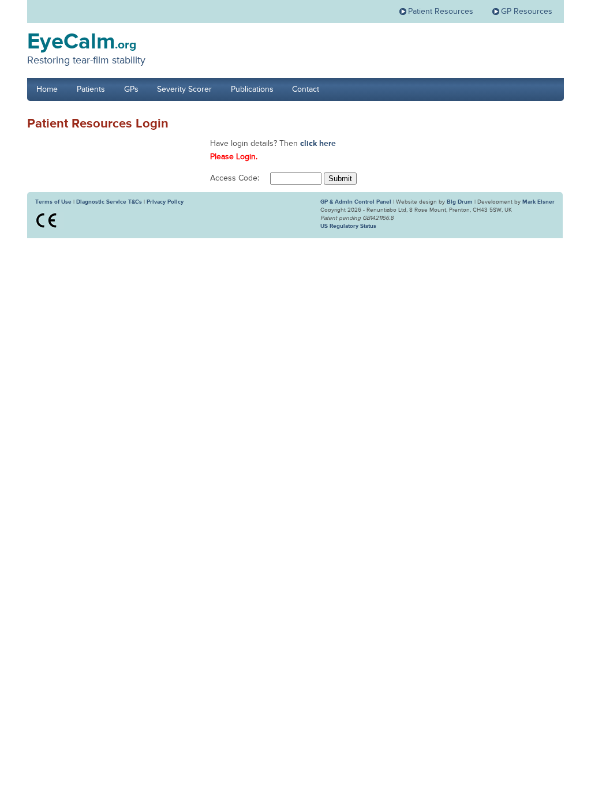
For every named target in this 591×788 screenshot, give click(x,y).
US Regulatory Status (348, 226)
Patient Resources (440, 11)
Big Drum (460, 202)
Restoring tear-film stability (86, 61)
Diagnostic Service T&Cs (109, 202)
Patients (91, 89)
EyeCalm (81, 42)
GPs (131, 89)
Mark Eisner (538, 202)
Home (47, 89)
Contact (305, 89)
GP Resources (526, 11)
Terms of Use (53, 202)
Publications (252, 89)
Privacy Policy (165, 202)
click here (318, 144)
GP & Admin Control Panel (355, 202)
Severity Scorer (184, 89)
